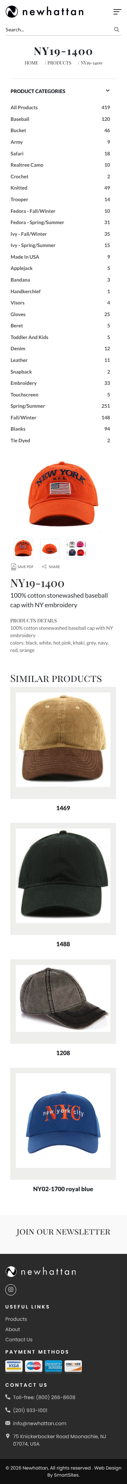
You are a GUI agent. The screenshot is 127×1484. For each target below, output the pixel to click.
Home (31, 63)
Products (60, 63)
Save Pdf (26, 567)
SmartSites (66, 1475)
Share (54, 567)
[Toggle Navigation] (117, 11)
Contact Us (18, 1339)
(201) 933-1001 (30, 1410)
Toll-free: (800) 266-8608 (44, 1397)
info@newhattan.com (39, 1423)
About (12, 1329)
